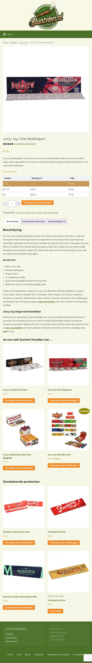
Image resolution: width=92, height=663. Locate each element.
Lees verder (55, 611)
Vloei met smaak (50, 212)
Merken (14, 42)
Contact (9, 634)
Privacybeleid (79, 654)
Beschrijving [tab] (12, 221)
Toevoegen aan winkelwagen (38, 202)
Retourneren (12, 641)
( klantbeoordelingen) (25, 144)
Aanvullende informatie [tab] (33, 221)
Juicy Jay (23, 42)
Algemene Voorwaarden (58, 654)
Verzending (11, 638)
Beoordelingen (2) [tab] (57, 221)
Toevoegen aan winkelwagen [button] (19, 400)
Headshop (39, 654)
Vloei (39, 212)
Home (5, 42)
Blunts (28, 654)
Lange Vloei (30, 212)
